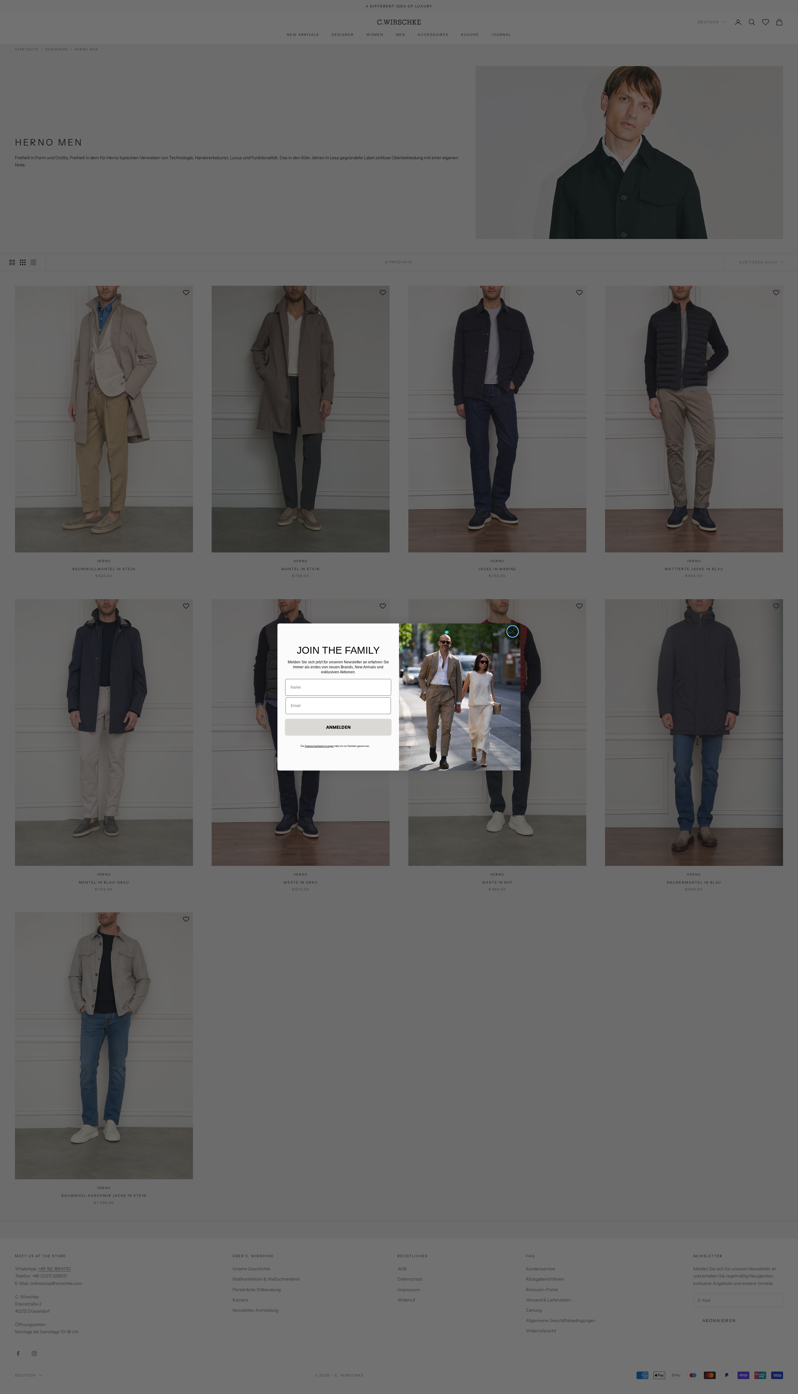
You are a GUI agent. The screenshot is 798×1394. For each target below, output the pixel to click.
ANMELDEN (338, 727)
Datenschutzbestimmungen (319, 746)
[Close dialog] (512, 631)
